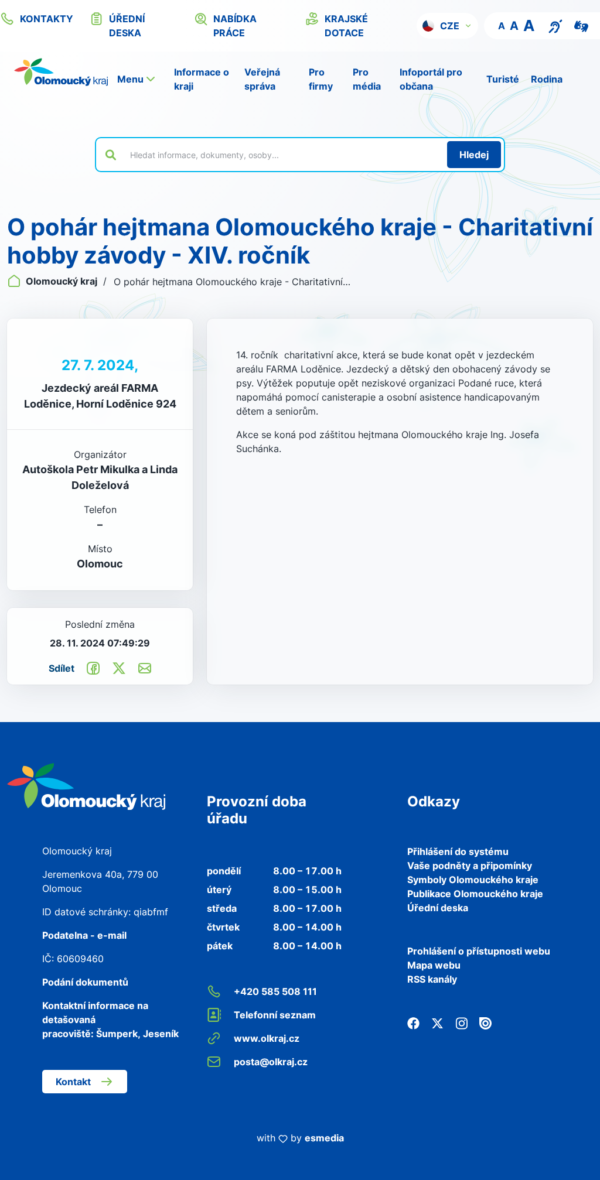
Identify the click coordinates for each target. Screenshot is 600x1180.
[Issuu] (485, 1022)
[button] (447, 26)
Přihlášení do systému (458, 851)
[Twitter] (437, 1022)
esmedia (324, 1138)
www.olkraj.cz (266, 1038)
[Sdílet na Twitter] (119, 667)
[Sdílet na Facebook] (93, 667)
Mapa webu (434, 965)
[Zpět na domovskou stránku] (61, 72)
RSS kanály (432, 979)
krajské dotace (346, 26)
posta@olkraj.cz (271, 1062)
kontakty (46, 19)
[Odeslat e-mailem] (145, 667)
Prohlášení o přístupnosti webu (478, 951)
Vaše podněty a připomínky (469, 865)
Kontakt (73, 1081)
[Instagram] (461, 1022)
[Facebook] (413, 1022)
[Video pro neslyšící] (581, 25)
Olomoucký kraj (61, 281)
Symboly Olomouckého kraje (472, 879)
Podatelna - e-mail (84, 935)
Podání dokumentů (85, 982)
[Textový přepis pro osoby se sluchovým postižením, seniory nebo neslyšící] (555, 25)
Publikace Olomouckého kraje (475, 893)
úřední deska (127, 26)
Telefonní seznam (275, 1015)
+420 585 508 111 (275, 991)
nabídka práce (235, 26)
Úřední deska (437, 908)
